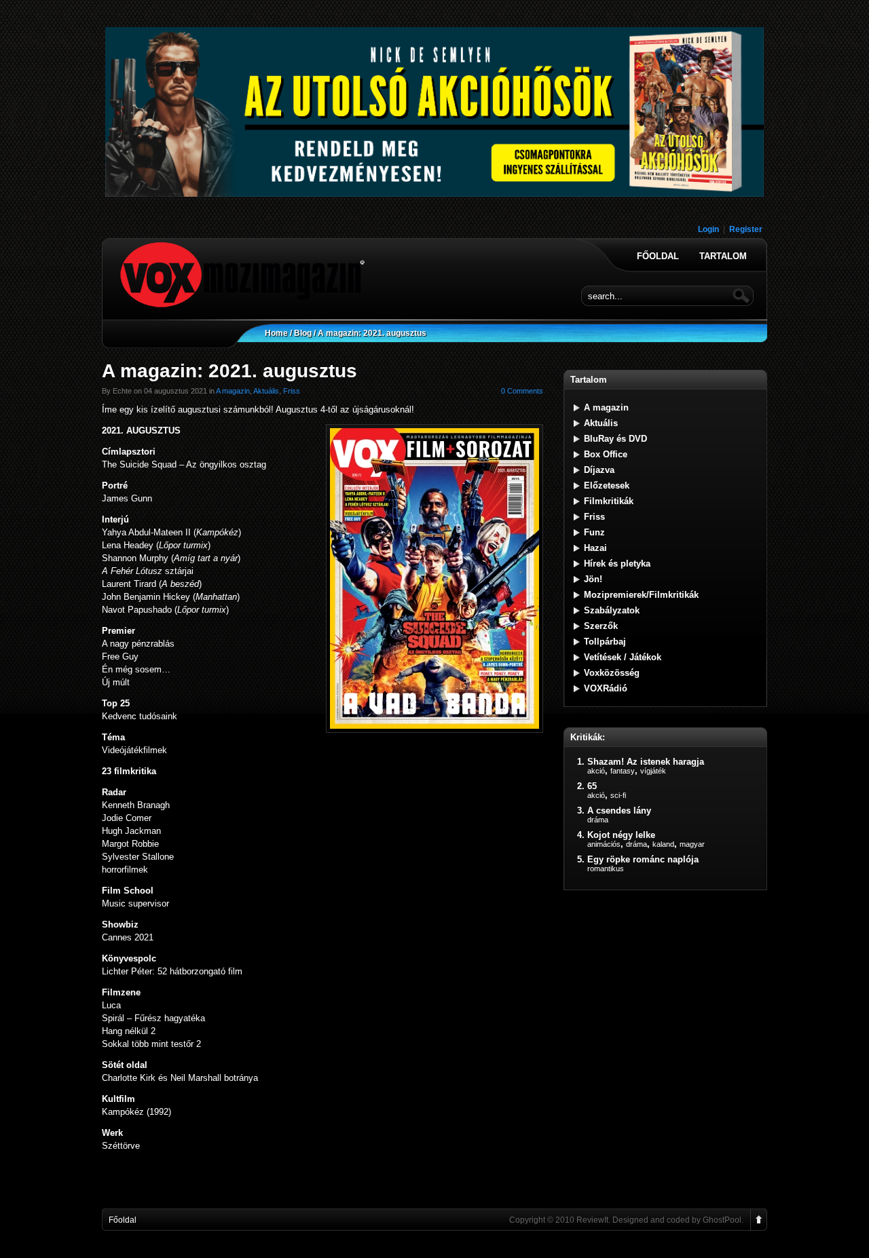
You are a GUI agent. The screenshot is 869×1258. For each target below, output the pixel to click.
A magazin (233, 391)
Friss (291, 391)
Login (708, 229)
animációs (604, 844)
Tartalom (723, 256)
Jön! (593, 579)
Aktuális (266, 391)
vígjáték (653, 771)
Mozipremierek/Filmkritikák (641, 595)
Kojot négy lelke (621, 835)
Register (745, 229)
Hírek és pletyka (617, 563)
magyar (692, 844)
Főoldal (658, 256)
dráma (597, 820)
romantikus (605, 868)
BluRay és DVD (615, 439)
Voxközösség (612, 673)
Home (276, 333)
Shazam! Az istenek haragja (645, 762)
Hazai (595, 548)
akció (596, 771)
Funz (594, 532)
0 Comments (522, 391)
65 (592, 786)
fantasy (622, 771)
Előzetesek (606, 485)
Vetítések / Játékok (622, 657)
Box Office (605, 454)
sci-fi (618, 795)
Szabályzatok (612, 610)
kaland (663, 844)
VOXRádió (605, 688)
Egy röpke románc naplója (643, 859)
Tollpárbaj (605, 641)
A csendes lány (619, 810)
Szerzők (601, 626)
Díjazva (599, 470)
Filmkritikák (608, 501)
